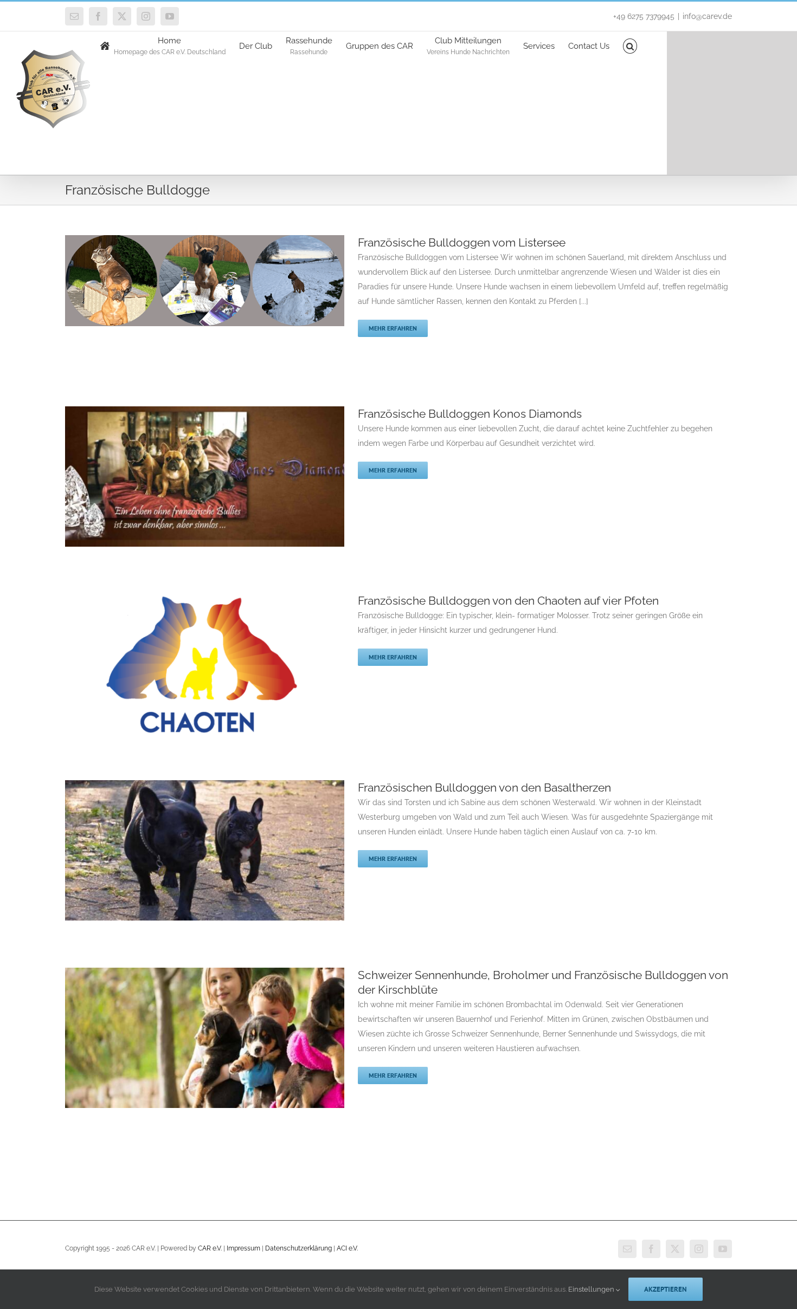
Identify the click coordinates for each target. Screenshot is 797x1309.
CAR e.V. (210, 1248)
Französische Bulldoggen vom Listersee (461, 242)
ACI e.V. (347, 1248)
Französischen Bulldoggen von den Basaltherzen (484, 787)
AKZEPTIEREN (665, 1289)
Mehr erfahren (393, 328)
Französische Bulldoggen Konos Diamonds (470, 413)
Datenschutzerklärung (298, 1248)
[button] (630, 45)
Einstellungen (592, 1289)
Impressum (243, 1248)
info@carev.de (707, 16)
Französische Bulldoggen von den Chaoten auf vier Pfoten (508, 600)
